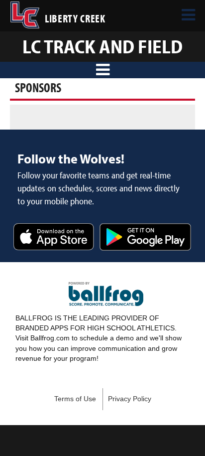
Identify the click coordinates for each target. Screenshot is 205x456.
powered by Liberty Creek (106, 294)
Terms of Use (75, 399)
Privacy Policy (129, 399)
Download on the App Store (53, 237)
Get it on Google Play (145, 237)
